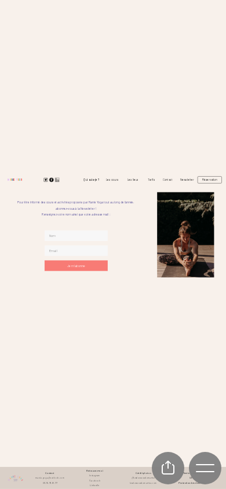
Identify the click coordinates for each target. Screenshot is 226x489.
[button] (76, 265)
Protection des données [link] (191, 482)
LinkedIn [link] (94, 485)
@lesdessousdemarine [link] (143, 477)
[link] (15, 179)
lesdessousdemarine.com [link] (143, 482)
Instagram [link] (94, 475)
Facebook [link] (94, 480)
